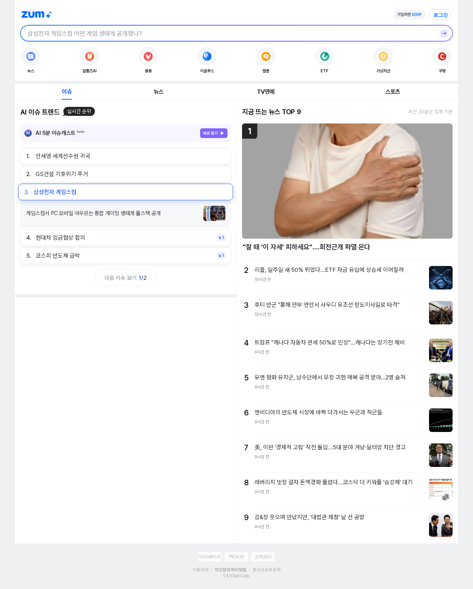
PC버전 (236, 556)
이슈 (66, 91)
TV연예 (266, 91)
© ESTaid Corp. (236, 575)
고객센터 (262, 556)
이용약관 (200, 569)
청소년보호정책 (266, 569)
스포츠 (392, 91)
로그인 (441, 15)
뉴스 (158, 91)
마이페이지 (210, 556)
